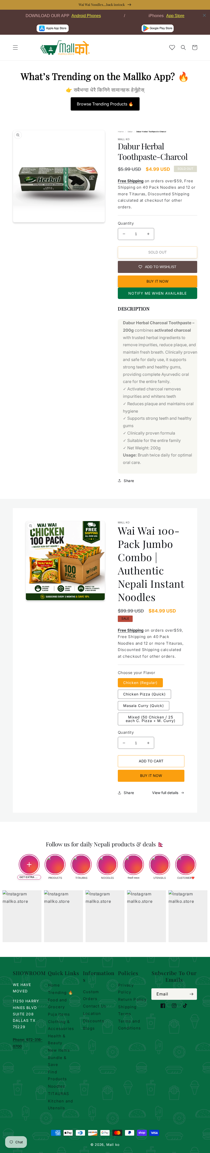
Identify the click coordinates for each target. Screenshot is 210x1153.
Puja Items (59, 1014)
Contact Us (94, 1006)
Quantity (126, 223)
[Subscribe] (191, 994)
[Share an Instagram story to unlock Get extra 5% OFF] (29, 864)
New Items (59, 1050)
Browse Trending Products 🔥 (105, 103)
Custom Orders (91, 995)
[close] (204, 15)
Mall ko (113, 1145)
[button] (15, 47)
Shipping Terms (127, 1010)
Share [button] (129, 480)
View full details (165, 792)
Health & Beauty (57, 1039)
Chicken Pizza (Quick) (144, 694)
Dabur (130, 131)
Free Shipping (130, 180)
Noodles (56, 1086)
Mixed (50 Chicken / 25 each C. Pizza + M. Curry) (150, 719)
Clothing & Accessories (61, 1025)
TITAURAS (58, 1093)
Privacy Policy (126, 988)
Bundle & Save (57, 1061)
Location (92, 1013)
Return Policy (132, 999)
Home (121, 131)
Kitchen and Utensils (60, 1104)
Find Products (57, 1075)
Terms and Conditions (129, 1024)
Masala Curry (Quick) (143, 705)
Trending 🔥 (60, 992)
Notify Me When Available (157, 293)
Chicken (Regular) (140, 682)
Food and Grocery (57, 1003)
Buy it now (157, 281)
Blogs (89, 1028)
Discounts (93, 1020)
